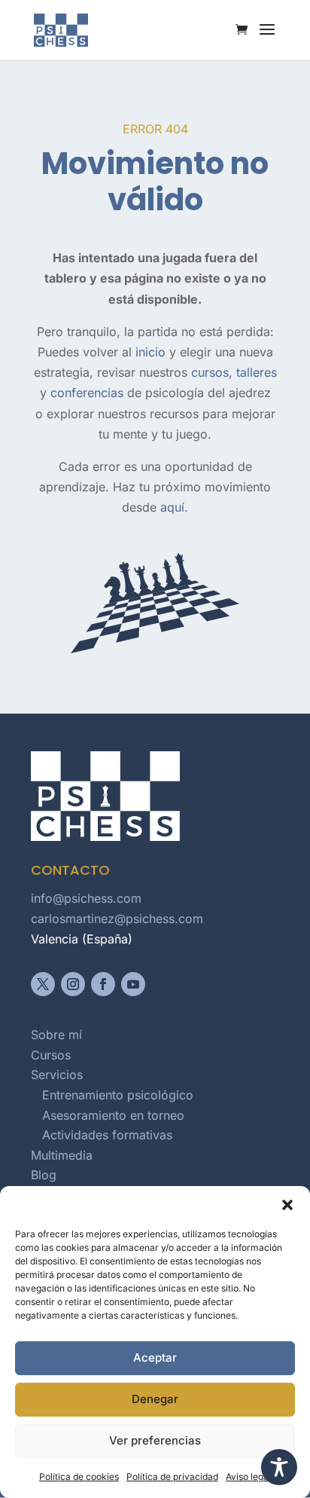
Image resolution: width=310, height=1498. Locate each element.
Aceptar (155, 1357)
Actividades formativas (107, 1134)
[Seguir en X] (43, 984)
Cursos (51, 1054)
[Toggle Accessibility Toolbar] (279, 1467)
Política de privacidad (172, 1476)
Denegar (155, 1399)
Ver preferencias (155, 1440)
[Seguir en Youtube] (133, 984)
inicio (150, 351)
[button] (287, 1204)
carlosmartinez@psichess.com (117, 918)
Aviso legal (248, 1476)
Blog (43, 1174)
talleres (256, 372)
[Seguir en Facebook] (103, 984)
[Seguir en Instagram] (73, 984)
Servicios (57, 1074)
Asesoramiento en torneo (113, 1115)
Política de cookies (79, 1476)
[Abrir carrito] (245, 30)
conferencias (86, 392)
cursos (210, 372)
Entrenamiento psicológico (117, 1094)
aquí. (174, 507)
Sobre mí (56, 1034)
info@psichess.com (86, 898)
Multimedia (62, 1155)
